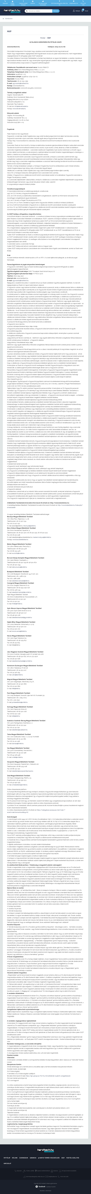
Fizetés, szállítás (72, 1158)
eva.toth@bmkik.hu (18, 553)
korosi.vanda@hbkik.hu (19, 631)
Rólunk (14, 1158)
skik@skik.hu (16, 716)
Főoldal (42, 38)
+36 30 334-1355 (64, 1176)
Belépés (78, 11)
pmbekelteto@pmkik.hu (20, 702)
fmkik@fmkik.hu (17, 604)
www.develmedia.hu (19, 108)
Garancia (32, 3)
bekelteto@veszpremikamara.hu (22, 771)
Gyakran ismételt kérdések (43, 1170)
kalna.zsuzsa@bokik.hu (19, 567)
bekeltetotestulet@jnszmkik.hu (22, 661)
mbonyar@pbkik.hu (29, 526)
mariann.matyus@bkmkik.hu (42, 537)
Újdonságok (23, 1158)
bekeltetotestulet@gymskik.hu (22, 617)
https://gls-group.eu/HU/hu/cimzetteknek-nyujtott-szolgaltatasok (48, 1076)
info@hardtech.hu (53, 1176)
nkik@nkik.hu (16, 688)
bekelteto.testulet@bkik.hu (20, 581)
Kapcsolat (5, 3)
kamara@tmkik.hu (18, 743)
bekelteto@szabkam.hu (19, 730)
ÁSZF (63, 1158)
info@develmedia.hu (21, 106)
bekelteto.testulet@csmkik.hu (21, 592)
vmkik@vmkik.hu (17, 757)
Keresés (55, 11)
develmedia (48, 1190)
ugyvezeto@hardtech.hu (20, 83)
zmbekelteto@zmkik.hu (19, 785)
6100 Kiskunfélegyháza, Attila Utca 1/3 (35, 1176)
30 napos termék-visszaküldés (49, 1158)
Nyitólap (7, 1158)
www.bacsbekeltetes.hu (20, 539)
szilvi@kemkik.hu (17, 675)
